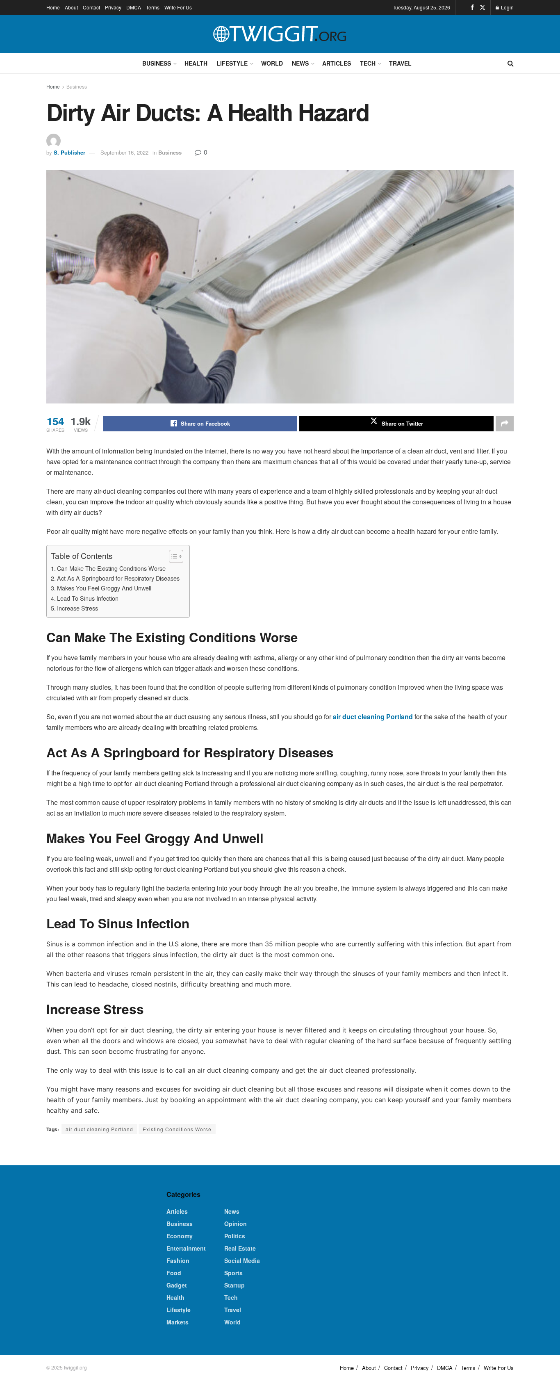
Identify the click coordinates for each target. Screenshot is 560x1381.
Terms (152, 7)
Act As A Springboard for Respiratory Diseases (119, 578)
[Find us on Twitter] (482, 7)
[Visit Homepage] (280, 34)
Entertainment (186, 1248)
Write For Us (178, 7)
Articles (336, 63)
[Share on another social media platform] (505, 423)
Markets (177, 1322)
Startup (234, 1285)
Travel (400, 63)
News (300, 63)
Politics (234, 1236)
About (71, 7)
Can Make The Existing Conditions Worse (111, 568)
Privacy (113, 7)
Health (195, 63)
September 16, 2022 (124, 152)
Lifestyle (232, 63)
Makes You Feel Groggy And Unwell (105, 587)
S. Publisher (69, 152)
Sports (233, 1273)
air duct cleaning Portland (99, 1129)
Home (53, 7)
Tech (368, 63)
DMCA (133, 7)
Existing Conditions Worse (177, 1129)
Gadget (176, 1285)
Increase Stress (77, 608)
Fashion (177, 1260)
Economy (179, 1236)
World (272, 63)
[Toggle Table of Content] (172, 556)
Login (507, 7)
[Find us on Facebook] (472, 7)
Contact (91, 7)
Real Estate (240, 1248)
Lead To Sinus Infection (88, 598)
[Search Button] (511, 63)
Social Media (242, 1260)
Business (156, 63)
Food (173, 1273)
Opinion (235, 1223)
